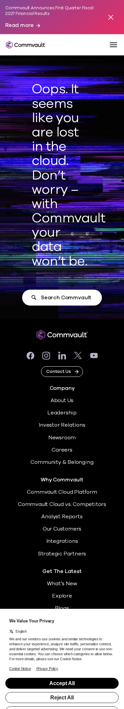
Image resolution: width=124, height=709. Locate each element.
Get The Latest (61, 571)
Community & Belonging (61, 462)
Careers (62, 450)
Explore (62, 596)
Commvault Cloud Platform (62, 492)
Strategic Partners (62, 553)
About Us (62, 400)
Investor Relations (62, 425)
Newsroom (62, 437)
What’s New (62, 583)
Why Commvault (62, 479)
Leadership (62, 412)
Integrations (62, 541)
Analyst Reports (61, 516)
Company (62, 388)
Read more (19, 25)
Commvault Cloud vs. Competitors (62, 504)
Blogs (62, 608)
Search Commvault (66, 297)
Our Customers (62, 528)
